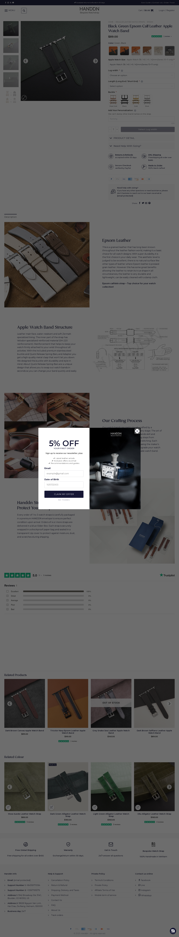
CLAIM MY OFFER (64, 494)
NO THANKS (64, 499)
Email (47, 468)
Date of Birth (51, 479)
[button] (173, 931)
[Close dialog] (137, 431)
